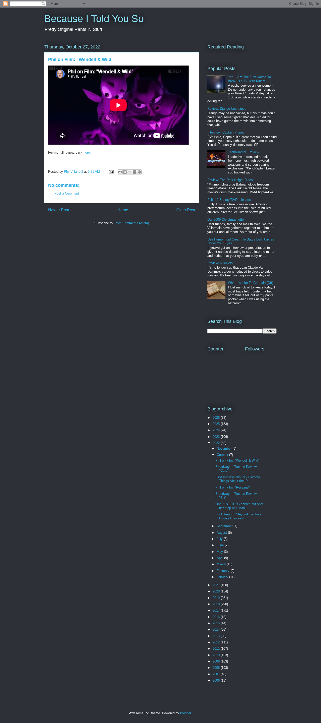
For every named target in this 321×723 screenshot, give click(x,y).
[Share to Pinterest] (139, 171)
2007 (217, 674)
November (224, 448)
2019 (217, 598)
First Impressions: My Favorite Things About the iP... (237, 479)
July (220, 539)
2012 (217, 642)
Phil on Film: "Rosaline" (232, 487)
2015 (217, 623)
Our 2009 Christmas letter (226, 219)
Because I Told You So (94, 18)
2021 (217, 585)
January (223, 577)
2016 (217, 617)
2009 (217, 661)
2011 (217, 648)
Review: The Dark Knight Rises (230, 180)
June (221, 545)
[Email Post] (111, 171)
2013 (217, 636)
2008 (217, 668)
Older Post (185, 210)
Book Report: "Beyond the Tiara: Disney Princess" (239, 516)
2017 (217, 610)
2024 (217, 430)
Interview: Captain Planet (225, 132)
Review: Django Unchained (226, 108)
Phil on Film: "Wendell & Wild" (237, 460)
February (223, 571)
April (220, 558)
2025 (217, 424)
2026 (217, 417)
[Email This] (120, 171)
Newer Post (58, 210)
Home (122, 210)
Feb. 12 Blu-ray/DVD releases (229, 200)
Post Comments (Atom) (132, 223)
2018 (217, 604)
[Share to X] (129, 171)
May (220, 552)
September (225, 526)
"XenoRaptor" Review (243, 152)
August (222, 532)
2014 (217, 629)
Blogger (185, 713)
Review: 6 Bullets (220, 263)
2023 (217, 437)
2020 (217, 591)
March (222, 564)
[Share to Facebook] (134, 171)
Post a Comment (66, 193)
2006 (217, 680)
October (223, 455)
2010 (217, 655)
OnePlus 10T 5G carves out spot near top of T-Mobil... (239, 506)
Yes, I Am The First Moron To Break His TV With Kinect (249, 79)
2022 (217, 443)
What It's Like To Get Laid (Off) (250, 283)
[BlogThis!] (124, 171)
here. (87, 152)
